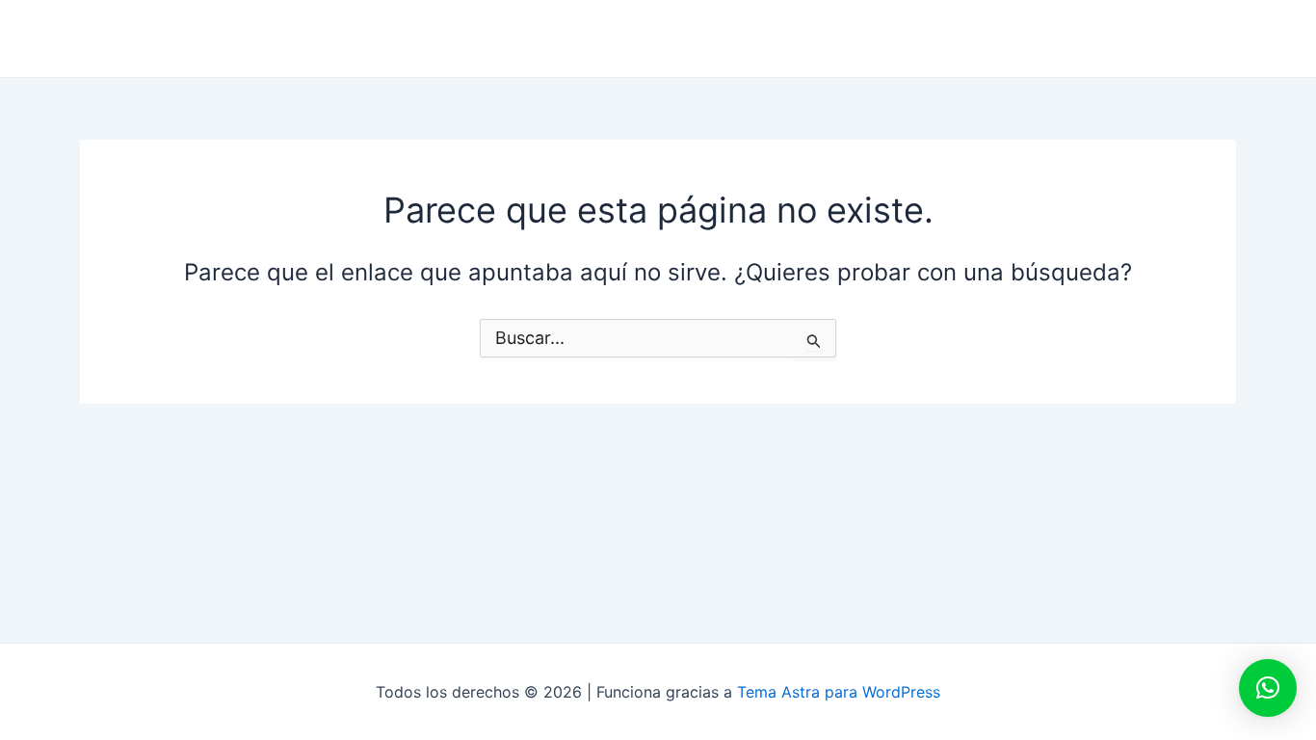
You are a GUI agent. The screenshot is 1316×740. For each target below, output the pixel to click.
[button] (1268, 688)
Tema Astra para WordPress (838, 691)
